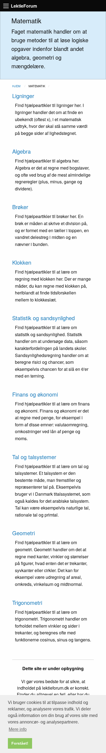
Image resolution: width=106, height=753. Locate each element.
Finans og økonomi (35, 394)
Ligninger (23, 96)
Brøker (20, 207)
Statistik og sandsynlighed (43, 318)
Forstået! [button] (19, 743)
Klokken (21, 262)
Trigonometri (27, 602)
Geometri (23, 533)
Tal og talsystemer (34, 457)
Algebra (21, 151)
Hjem (16, 86)
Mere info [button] (18, 729)
